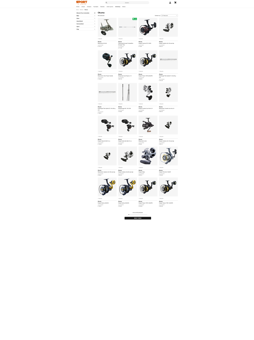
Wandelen (102, 6)
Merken (124, 6)
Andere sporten (110, 6)
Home (77, 9)
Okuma (99, 41)
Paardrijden (95, 6)
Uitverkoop (117, 6)
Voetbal (77, 6)
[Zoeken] (106, 2)
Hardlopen (89, 6)
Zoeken (127, 3)
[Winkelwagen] (175, 2)
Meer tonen (137, 218)
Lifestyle (83, 6)
